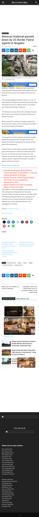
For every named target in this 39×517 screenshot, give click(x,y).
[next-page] (6, 368)
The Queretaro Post (8, 493)
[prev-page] (3, 368)
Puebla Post (5, 500)
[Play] (32, 311)
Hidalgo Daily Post (7, 485)
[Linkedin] (16, 50)
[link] (7, 320)
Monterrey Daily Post (8, 466)
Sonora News (10, 7)
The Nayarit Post (7, 497)
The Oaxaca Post (7, 459)
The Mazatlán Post (7, 470)
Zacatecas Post (6, 506)
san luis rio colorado (7, 265)
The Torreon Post (7, 502)
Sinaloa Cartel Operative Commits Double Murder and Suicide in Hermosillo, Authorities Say (23, 343)
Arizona (19, 263)
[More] (33, 50)
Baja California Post (8, 453)
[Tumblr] (12, 50)
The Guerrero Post (7, 464)
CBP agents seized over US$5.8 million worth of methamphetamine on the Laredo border (29, 289)
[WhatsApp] (28, 50)
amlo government (11, 263)
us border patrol (18, 265)
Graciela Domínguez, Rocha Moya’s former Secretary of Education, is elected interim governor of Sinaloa (20, 172)
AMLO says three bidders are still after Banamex (10, 287)
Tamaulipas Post (7, 491)
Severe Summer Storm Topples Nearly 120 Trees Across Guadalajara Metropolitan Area (19, 180)
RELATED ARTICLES (8, 299)
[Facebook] (3, 50)
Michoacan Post (6, 487)
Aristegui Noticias (13, 209)
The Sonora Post (7, 213)
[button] (3, 2)
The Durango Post (7, 472)
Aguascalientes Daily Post (9, 481)
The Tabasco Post (7, 455)
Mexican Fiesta (15, 320)
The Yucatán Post (7, 449)
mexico (25, 263)
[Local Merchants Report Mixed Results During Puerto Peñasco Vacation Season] (6, 361)
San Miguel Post (7, 483)
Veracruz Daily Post (7, 504)
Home (3, 7)
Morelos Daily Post (7, 479)
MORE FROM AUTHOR (22, 299)
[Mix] (20, 50)
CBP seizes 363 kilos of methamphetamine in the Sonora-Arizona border (27, 244)
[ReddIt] (24, 50)
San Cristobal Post (7, 460)
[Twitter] (8, 50)
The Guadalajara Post (8, 468)
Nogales (31, 263)
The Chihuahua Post (8, 495)
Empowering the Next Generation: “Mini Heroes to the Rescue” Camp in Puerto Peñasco (24, 352)
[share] (31, 318)
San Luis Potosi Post (8, 489)
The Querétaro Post (8, 462)
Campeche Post (6, 457)
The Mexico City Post (8, 474)
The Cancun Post (7, 451)
